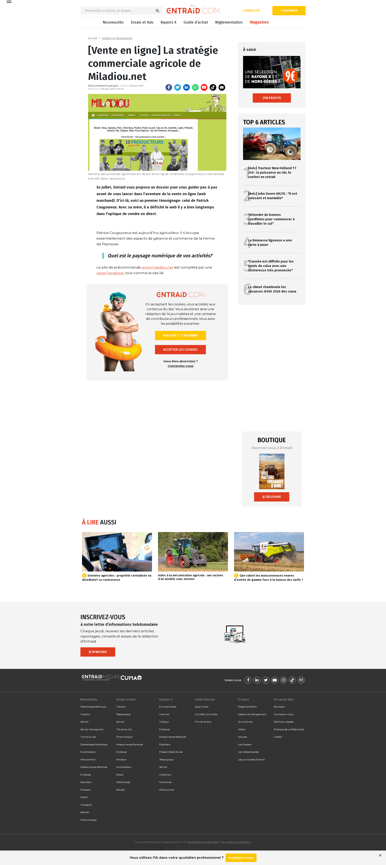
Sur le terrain (245, 721)
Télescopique (123, 714)
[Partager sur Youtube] (204, 87)
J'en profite (272, 98)
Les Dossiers (245, 744)
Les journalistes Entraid (251, 759)
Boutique (279, 706)
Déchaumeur (167, 789)
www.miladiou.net (157, 267)
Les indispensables (248, 751)
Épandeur (86, 782)
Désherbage (123, 782)
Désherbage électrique (93, 706)
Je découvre (271, 497)
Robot (84, 797)
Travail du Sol (88, 736)
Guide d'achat (205, 699)
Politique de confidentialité (289, 729)
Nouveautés (113, 22)
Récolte (84, 812)
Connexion (250, 10)
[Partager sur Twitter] (177, 87)
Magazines (259, 22)
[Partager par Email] (222, 87)
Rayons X (168, 22)
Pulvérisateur (88, 751)
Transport (86, 804)
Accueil (92, 38)
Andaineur (165, 774)
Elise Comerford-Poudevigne (103, 85)
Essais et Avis (142, 22)
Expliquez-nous (241, 858)
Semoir (84, 721)
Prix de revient (203, 721)
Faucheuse (165, 782)
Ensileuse (85, 774)
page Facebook (110, 273)
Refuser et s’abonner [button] (180, 335)
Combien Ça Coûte (206, 714)
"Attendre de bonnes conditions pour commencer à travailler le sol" (271, 219)
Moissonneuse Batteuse (93, 766)
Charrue (164, 714)
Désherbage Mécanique (93, 744)
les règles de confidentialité (203, 841)
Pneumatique (88, 819)
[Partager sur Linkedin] (186, 87)
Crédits (278, 736)
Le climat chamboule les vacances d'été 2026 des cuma (272, 289)
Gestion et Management (117, 38)
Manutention (88, 759)
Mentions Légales (284, 721)
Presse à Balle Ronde (171, 751)
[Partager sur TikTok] (213, 87)
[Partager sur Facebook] (168, 87)
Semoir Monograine (91, 729)
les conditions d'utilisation (236, 841)
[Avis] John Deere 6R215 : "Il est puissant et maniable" (272, 196)
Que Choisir (202, 706)
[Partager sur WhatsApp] (195, 87)
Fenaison (85, 789)
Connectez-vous (180, 366)
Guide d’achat (196, 22)
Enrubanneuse (167, 706)
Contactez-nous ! (284, 714)
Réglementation (229, 22)
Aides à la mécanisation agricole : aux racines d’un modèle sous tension (190, 577)
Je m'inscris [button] (98, 652)
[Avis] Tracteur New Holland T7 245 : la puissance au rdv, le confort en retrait (272, 172)
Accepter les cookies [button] (180, 349)
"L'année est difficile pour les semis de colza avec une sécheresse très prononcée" (271, 265)
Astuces (242, 736)
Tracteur (85, 714)
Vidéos (241, 729)
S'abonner (289, 10)
